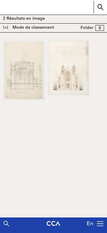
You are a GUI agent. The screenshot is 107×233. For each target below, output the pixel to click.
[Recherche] (6, 223)
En (90, 224)
